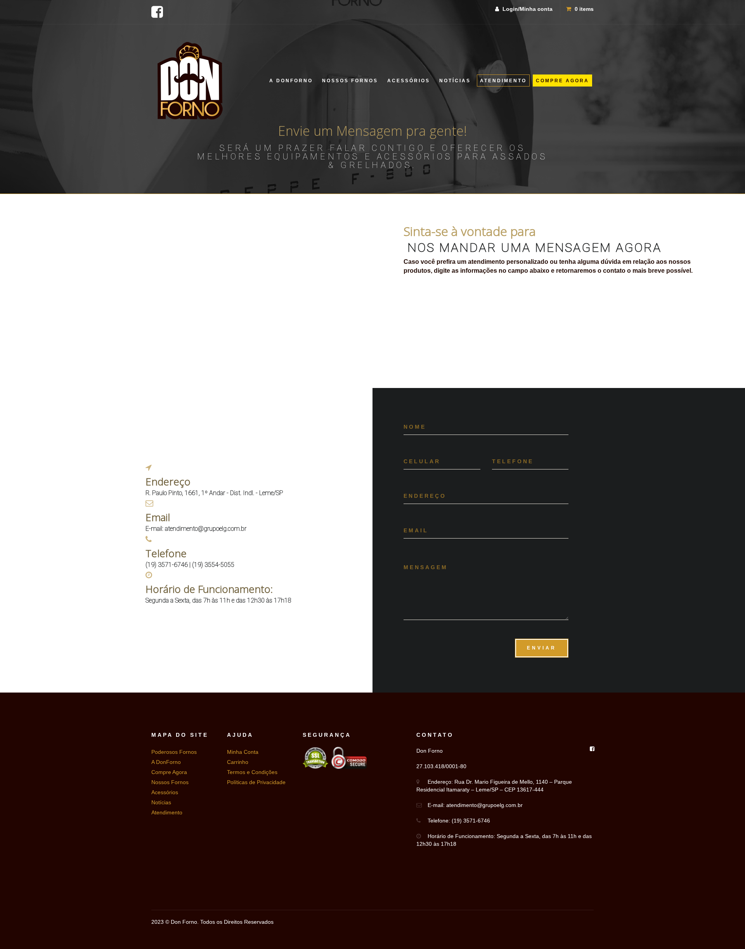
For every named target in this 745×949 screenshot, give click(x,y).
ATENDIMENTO (503, 80)
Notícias (161, 802)
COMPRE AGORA (562, 80)
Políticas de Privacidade (256, 782)
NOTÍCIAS (455, 80)
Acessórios (164, 792)
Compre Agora (169, 772)
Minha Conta (242, 752)
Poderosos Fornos (174, 752)
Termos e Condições (252, 772)
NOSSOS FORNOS (350, 80)
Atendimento (166, 812)
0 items (583, 9)
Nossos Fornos (170, 782)
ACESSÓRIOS (408, 80)
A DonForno (166, 762)
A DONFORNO (291, 80)
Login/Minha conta (527, 9)
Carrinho (237, 762)
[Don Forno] (190, 80)
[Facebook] (157, 12)
